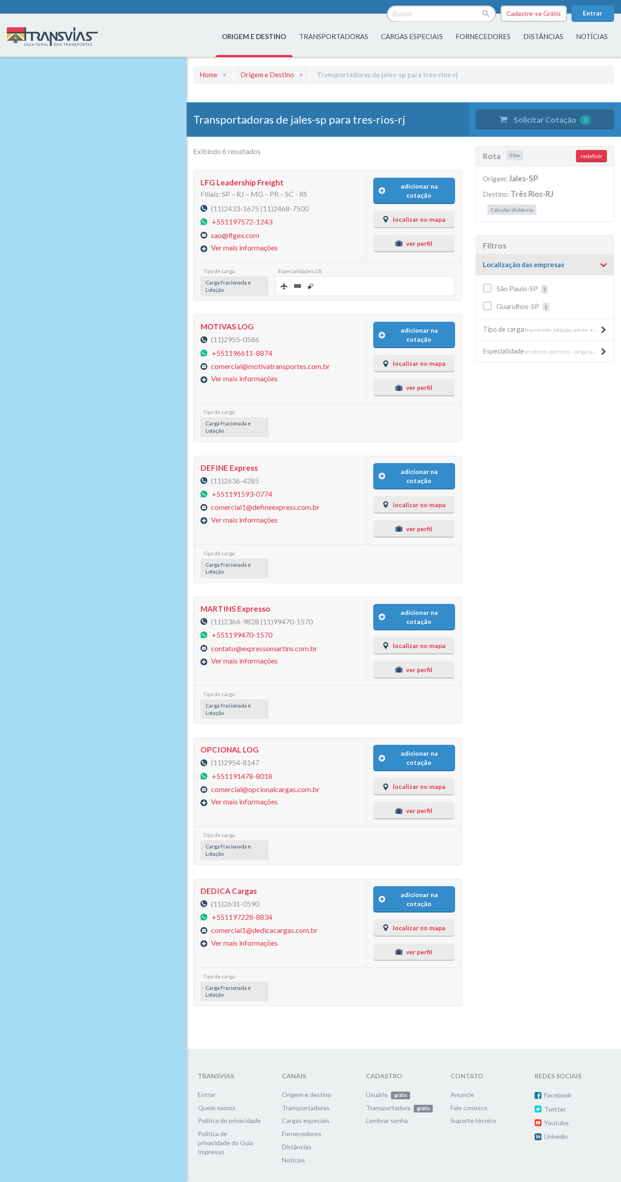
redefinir (591, 156)
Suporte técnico (473, 1120)
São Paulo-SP (521, 288)
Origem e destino (306, 1094)
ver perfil (419, 243)
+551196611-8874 (242, 352)
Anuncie (462, 1094)
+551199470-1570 (242, 634)
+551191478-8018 (242, 775)
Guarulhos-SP (521, 306)
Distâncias (296, 1147)
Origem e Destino (267, 74)
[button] (545, 264)
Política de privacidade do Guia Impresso (225, 1143)
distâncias (543, 36)
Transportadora (398, 1108)
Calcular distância (512, 210)
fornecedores (483, 36)
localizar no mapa (419, 219)
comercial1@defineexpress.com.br (265, 507)
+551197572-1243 (242, 221)
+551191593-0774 (242, 493)
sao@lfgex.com (235, 234)
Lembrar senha (387, 1120)
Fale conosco (469, 1108)
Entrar (592, 13)
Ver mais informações (244, 247)
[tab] (545, 265)
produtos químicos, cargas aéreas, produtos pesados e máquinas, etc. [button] (548, 351)
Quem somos (216, 1108)
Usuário (386, 1094)
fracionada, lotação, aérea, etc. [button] (541, 329)
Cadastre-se (533, 13)
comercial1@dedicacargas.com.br (264, 930)
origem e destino (254, 36)
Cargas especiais (412, 36)
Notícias (592, 36)
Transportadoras (306, 1108)
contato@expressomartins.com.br (264, 647)
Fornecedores (301, 1133)
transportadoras (333, 36)
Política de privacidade (229, 1120)
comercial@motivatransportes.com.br (270, 366)
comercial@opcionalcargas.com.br (265, 789)
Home (208, 74)
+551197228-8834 (242, 917)
